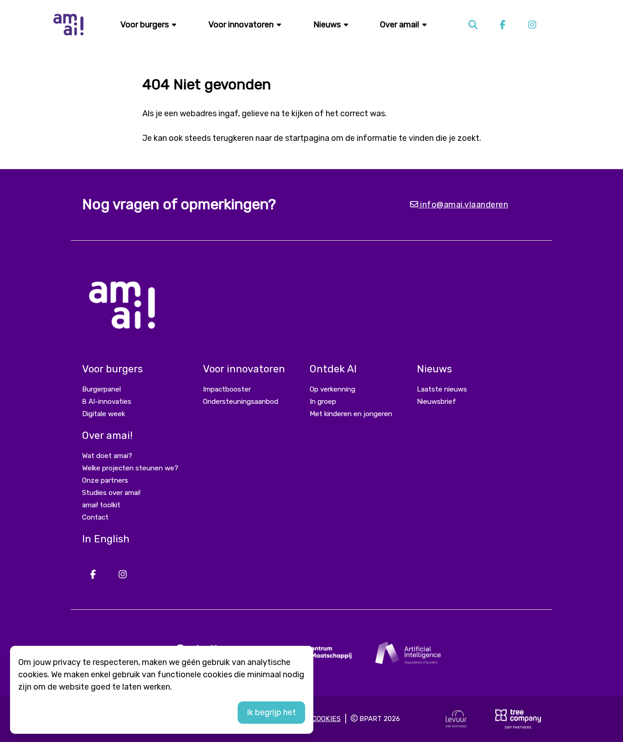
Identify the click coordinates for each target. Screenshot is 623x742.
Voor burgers (145, 25)
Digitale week (103, 414)
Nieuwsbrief (436, 401)
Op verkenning (332, 389)
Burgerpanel (101, 389)
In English (106, 539)
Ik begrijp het (271, 712)
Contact (95, 517)
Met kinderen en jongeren (351, 414)
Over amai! (400, 25)
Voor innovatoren (241, 25)
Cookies (326, 719)
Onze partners (105, 480)
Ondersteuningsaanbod (240, 401)
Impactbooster (227, 389)
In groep (323, 401)
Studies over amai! (111, 493)
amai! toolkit (101, 505)
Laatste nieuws (442, 389)
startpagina (307, 138)
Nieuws (328, 25)
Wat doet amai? (107, 456)
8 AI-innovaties (106, 401)
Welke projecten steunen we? (130, 468)
